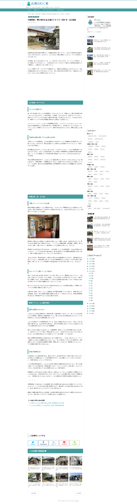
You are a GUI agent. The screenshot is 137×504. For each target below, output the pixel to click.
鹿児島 (96, 198)
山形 (90, 149)
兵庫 (89, 181)
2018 (90, 308)
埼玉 (90, 162)
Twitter (33, 444)
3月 (90, 295)
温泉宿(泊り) (92, 136)
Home (29, 14)
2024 (90, 263)
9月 (90, 280)
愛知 (89, 174)
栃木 (96, 156)
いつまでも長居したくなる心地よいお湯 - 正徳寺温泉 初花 (47, 405)
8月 (90, 283)
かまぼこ (98, 20)
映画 (89, 208)
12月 (90, 273)
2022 (90, 268)
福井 (95, 174)
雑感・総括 (97, 208)
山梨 (33, 14)
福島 (97, 146)
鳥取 (107, 186)
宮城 (96, 149)
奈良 (107, 178)
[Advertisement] (55, 87)
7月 (90, 285)
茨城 (90, 159)
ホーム (29, 10)
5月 (90, 290)
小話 (97, 141)
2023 (90, 266)
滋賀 (95, 181)
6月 (90, 288)
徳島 (106, 193)
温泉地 (90, 141)
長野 (90, 167)
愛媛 (95, 193)
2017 (90, 311)
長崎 (89, 204)
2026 (90, 259)
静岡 (90, 171)
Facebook (43, 444)
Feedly (74, 444)
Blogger (77, 500)
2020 (90, 303)
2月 (90, 298)
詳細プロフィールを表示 (94, 31)
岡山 (102, 186)
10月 (90, 278)
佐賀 (106, 201)
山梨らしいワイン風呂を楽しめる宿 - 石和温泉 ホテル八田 (47, 403)
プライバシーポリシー (48, 10)
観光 (90, 139)
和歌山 (96, 178)
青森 (90, 152)
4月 (90, 293)
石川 (101, 174)
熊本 (103, 198)
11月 (90, 275)
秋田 (103, 146)
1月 (90, 300)
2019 (90, 306)
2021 (90, 271)
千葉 (102, 156)
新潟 (102, 167)
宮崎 (95, 201)
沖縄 (89, 201)
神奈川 (103, 159)
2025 (90, 261)
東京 (96, 159)
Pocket (64, 444)
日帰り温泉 (37, 14)
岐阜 (101, 171)
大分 (90, 198)
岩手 (102, 149)
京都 (89, 178)
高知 (89, 193)
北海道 (90, 146)
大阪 (102, 178)
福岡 (101, 201)
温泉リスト (37, 10)
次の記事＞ (79, 493)
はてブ (54, 443)
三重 (96, 171)
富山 (107, 171)
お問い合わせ (60, 10)
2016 (90, 313)
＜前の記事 (33, 493)
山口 (96, 186)
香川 (101, 193)
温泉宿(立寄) (99, 139)
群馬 (90, 156)
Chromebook (106, 208)
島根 (90, 186)
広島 (89, 189)
